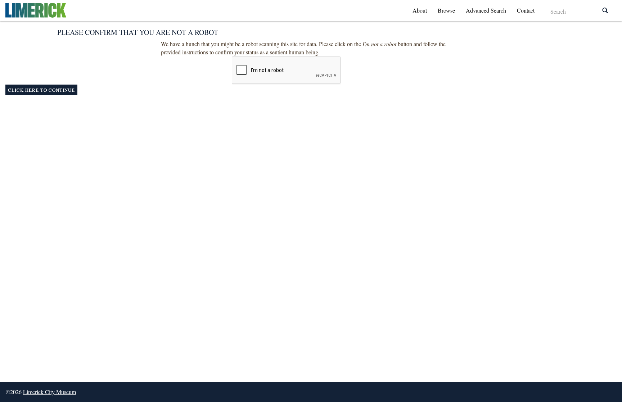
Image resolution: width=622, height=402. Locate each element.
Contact (526, 10)
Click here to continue (41, 90)
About (420, 10)
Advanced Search (486, 10)
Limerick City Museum (49, 392)
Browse (446, 10)
